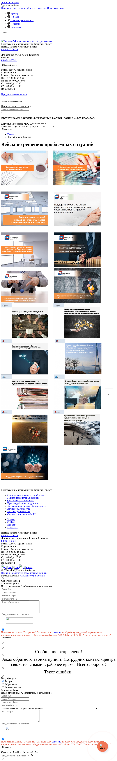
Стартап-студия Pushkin (32, 575)
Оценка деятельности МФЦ (21, 514)
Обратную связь (55, 8)
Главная (11, 134)
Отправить (7, 638)
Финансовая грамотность (20, 500)
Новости (15, 23)
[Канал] (28, 567)
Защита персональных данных (23, 498)
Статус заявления (37, 8)
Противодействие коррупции (22, 503)
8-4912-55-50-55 (9, 49)
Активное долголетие (18, 508)
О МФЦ (14, 17)
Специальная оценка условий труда (25, 495)
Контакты (15, 27)
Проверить (7, 129)
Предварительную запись (14, 8)
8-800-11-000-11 (9, 60)
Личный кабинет (10, 2)
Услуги (14, 13)
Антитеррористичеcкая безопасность (26, 506)
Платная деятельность (22, 20)
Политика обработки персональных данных (24, 573)
